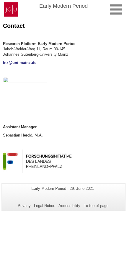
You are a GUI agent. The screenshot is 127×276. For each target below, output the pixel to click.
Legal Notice (44, 205)
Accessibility (69, 205)
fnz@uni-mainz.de (19, 62)
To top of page (96, 205)
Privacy (24, 205)
